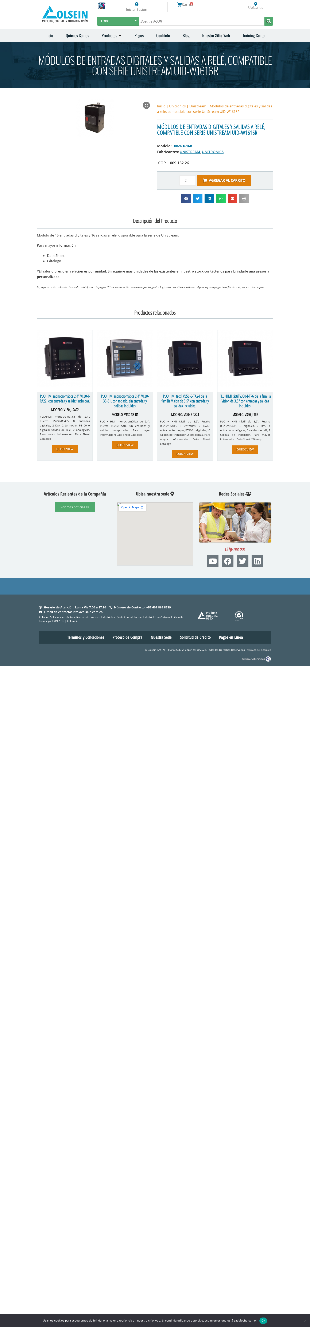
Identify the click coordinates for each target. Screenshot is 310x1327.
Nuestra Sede (161, 637)
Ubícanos (255, 7)
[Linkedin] (257, 561)
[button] (111, 35)
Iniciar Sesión (136, 9)
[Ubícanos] (255, 4)
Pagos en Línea (231, 637)
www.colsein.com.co (259, 650)
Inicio (161, 106)
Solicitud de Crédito (195, 637)
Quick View (64, 449)
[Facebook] (227, 561)
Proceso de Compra (127, 637)
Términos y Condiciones (85, 637)
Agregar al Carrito (227, 180)
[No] (305, 1321)
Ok (263, 1320)
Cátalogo (54, 261)
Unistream (197, 106)
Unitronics (177, 106)
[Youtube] (212, 561)
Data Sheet (56, 255)
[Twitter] (242, 561)
